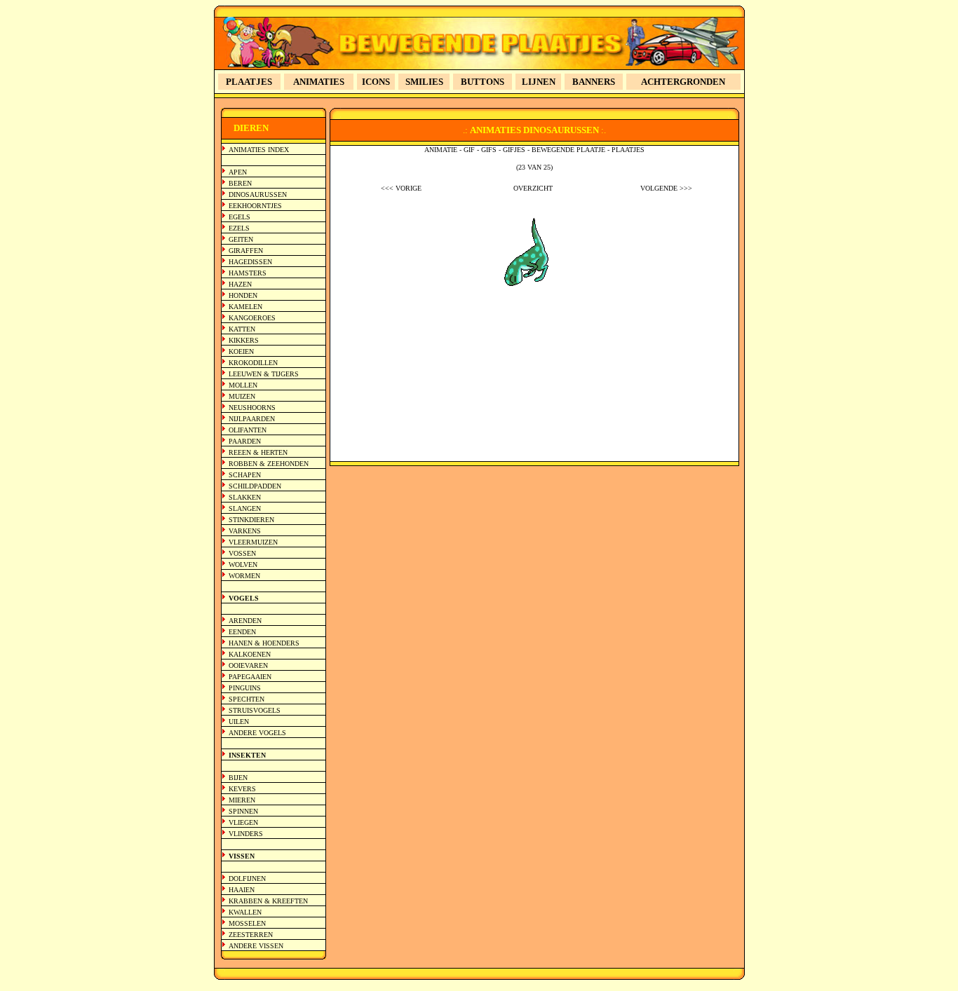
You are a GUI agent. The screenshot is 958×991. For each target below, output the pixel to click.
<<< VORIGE (401, 188)
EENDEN (242, 632)
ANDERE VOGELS (257, 733)
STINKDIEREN (251, 520)
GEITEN (241, 239)
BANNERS (593, 81)
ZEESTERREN (251, 934)
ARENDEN (245, 620)
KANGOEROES (252, 318)
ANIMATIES (318, 81)
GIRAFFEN (246, 250)
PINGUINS (245, 688)
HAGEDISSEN (250, 262)
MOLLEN (243, 385)
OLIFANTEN (248, 430)
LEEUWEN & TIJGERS (264, 374)
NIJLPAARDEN (252, 419)
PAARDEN (245, 441)
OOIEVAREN (248, 665)
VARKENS (245, 531)
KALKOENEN (250, 654)
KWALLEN (245, 912)
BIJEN (238, 777)
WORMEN (244, 576)
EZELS (239, 228)
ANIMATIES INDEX (259, 149)
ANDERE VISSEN (256, 946)
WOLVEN (243, 564)
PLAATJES (249, 81)
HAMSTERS (248, 273)
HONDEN (243, 295)
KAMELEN (245, 306)
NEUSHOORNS (252, 407)
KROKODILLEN (253, 363)
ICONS (376, 81)
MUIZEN (242, 396)
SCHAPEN (245, 475)
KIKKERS (244, 340)
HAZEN (240, 284)
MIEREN (242, 800)
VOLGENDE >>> (666, 188)
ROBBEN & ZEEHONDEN (269, 463)
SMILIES (424, 81)
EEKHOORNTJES (255, 206)
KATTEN (242, 329)
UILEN (239, 721)
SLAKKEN (245, 497)
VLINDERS (246, 834)
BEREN (240, 183)
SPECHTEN (246, 699)
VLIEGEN (243, 822)
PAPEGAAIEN (250, 677)
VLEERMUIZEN (253, 542)
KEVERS (242, 789)
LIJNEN (538, 81)
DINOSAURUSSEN (258, 194)
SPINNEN (243, 811)
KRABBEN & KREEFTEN (268, 901)
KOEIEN (241, 351)
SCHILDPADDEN (255, 486)
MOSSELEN (247, 923)
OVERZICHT (533, 188)
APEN (238, 172)
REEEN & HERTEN (258, 452)
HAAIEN (242, 890)
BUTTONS (482, 81)
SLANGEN (245, 508)
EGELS (239, 217)
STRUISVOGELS (255, 710)
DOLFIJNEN (247, 878)
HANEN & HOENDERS (264, 643)
